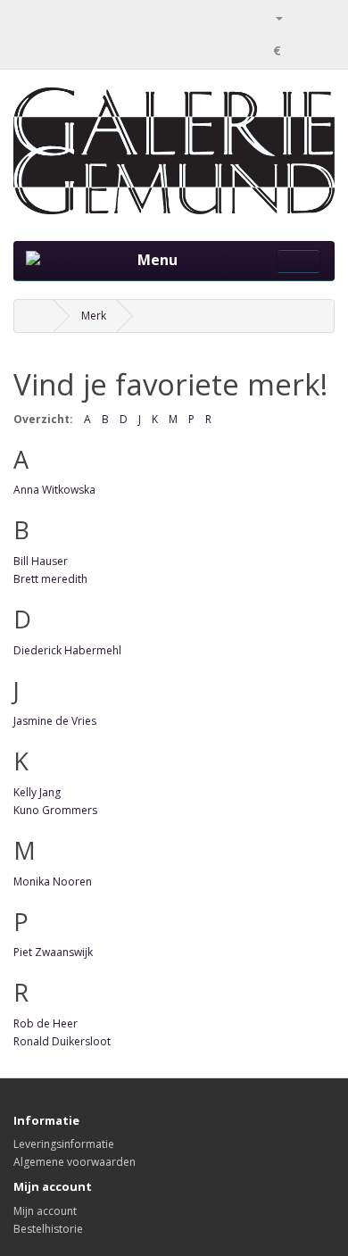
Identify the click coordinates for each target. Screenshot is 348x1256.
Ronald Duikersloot (62, 1041)
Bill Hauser (40, 561)
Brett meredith (50, 578)
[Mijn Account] (272, 17)
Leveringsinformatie (63, 1144)
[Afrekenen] (321, 17)
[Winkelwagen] (299, 17)
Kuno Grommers (55, 810)
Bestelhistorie (48, 1228)
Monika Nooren (52, 881)
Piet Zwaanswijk (53, 952)
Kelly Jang (37, 792)
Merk (93, 315)
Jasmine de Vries (54, 720)
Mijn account (45, 1211)
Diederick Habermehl (67, 650)
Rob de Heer (45, 1023)
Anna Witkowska (54, 489)
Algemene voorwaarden (74, 1161)
